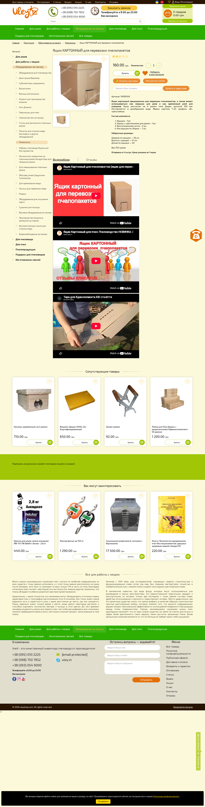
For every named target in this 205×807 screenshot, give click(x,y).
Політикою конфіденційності (166, 796)
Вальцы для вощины (29, 94)
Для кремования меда (30, 183)
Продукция (29, 43)
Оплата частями (128, 80)
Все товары (85, 35)
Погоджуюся (103, 801)
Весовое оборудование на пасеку (35, 212)
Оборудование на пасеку (89, 28)
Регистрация (187, 2)
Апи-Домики (25, 107)
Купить (125, 73)
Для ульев (35, 28)
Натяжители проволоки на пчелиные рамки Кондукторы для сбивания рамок (35, 159)
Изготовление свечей (61, 35)
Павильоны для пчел (29, 112)
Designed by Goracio (183, 707)
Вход (177, 2)
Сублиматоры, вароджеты (32, 83)
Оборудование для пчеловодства (35, 73)
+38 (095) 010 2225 (72, 7)
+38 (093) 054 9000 (73, 16)
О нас (88, 2)
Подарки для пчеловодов (29, 35)
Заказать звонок (119, 8)
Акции (78, 2)
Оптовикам (43, 2)
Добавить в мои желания (156, 73)
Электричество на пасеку (31, 118)
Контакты (100, 2)
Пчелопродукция (157, 28)
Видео (68, 2)
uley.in (67, 660)
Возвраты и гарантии (178, 666)
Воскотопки (25, 88)
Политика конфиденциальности (178, 652)
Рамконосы (70, 43)
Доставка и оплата (22, 2)
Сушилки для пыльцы (29, 207)
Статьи (57, 2)
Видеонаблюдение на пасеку (33, 234)
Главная (19, 28)
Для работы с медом (58, 28)
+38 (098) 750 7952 (72, 12)
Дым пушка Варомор (29, 78)
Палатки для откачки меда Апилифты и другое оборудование (32, 134)
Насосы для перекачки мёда (32, 188)
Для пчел (137, 28)
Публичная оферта (177, 657)
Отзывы (113, 2)
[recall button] (196, 235)
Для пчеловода (117, 28)
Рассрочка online (155, 80)
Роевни (22, 194)
